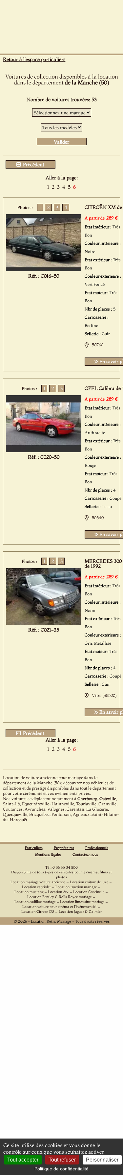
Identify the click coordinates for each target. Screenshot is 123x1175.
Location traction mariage (76, 887)
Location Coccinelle (88, 891)
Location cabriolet (36, 887)
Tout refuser (62, 1160)
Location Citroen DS (37, 911)
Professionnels (96, 847)
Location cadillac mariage (34, 901)
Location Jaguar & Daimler (80, 911)
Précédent (33, 164)
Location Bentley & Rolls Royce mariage (59, 896)
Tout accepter (22, 1160)
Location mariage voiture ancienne (37, 882)
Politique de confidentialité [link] (61, 1168)
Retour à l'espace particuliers (34, 59)
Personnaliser (102, 1160)
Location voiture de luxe (89, 882)
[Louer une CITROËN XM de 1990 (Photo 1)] (43, 269)
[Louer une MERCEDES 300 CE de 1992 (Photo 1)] (43, 623)
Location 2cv (58, 891)
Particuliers (34, 847)
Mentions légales (48, 854)
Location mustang (28, 891)
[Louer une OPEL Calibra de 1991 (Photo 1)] (43, 450)
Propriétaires (64, 847)
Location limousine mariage (82, 901)
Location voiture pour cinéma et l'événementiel (59, 906)
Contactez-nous (85, 854)
